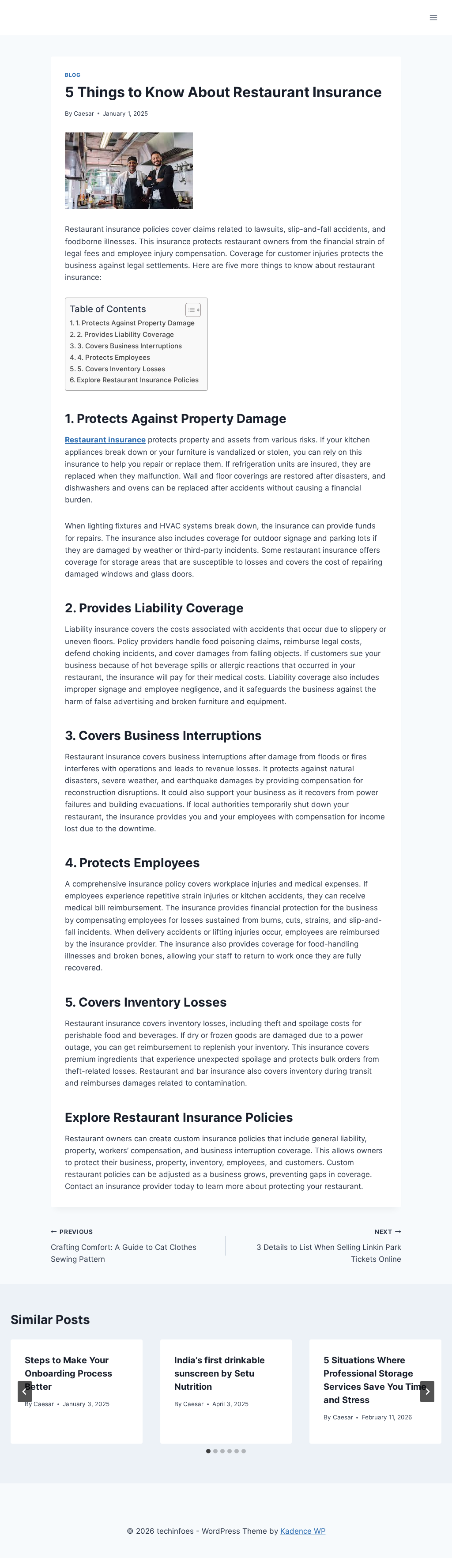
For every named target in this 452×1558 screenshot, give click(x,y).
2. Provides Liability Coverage (125, 334)
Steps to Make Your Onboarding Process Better (68, 1373)
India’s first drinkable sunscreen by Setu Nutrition (219, 1373)
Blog (72, 75)
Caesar (84, 113)
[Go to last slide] (25, 1391)
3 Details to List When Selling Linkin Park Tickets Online (328, 1246)
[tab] (208, 1451)
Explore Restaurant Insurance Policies (138, 380)
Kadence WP (303, 1531)
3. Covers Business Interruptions (129, 346)
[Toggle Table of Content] (189, 309)
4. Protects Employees (113, 357)
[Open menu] (433, 17)
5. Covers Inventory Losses (121, 369)
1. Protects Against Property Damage (135, 323)
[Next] (427, 1391)
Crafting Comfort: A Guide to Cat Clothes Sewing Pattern (123, 1246)
